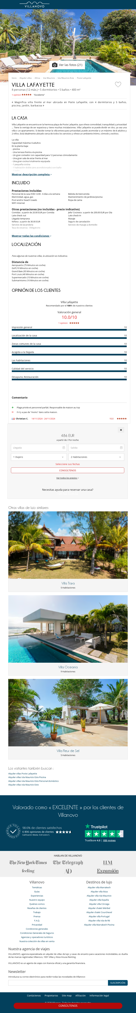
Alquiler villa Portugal (99, 916)
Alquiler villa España (99, 899)
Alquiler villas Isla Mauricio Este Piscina (27, 777)
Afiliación (80, 995)
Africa (37, 78)
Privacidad (37, 924)
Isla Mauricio (49, 78)
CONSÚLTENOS (67, 470)
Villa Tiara (68, 583)
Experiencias (37, 895)
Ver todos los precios (66, 477)
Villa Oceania (68, 667)
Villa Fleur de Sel (68, 751)
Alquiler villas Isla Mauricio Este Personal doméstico (33, 781)
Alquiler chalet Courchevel (99, 912)
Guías (37, 891)
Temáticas (37, 887)
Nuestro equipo (37, 899)
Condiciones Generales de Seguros (37, 932)
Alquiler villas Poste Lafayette (22, 773)
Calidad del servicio (23, 368)
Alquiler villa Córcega (99, 903)
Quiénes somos (37, 903)
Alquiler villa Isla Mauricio (99, 895)
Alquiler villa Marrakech (99, 887)
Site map (67, 995)
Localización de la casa (24, 335)
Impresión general (22, 327)
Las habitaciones (21, 360)
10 (125, 327)
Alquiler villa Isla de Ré (99, 920)
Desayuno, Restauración (25, 376)
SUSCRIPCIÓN (117, 982)
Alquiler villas (26, 78)
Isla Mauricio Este (66, 78)
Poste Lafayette (84, 78)
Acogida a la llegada (23, 352)
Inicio (14, 78)
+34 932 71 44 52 (67, 493)
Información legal (99, 995)
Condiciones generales (37, 928)
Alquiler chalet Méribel (99, 908)
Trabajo (37, 912)
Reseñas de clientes (36, 908)
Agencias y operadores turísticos (37, 937)
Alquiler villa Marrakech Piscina (99, 924)
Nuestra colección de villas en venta (36, 941)
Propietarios (51, 995)
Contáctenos (34, 995)
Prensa (37, 916)
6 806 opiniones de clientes (38, 831)
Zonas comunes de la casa (26, 343)
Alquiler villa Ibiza (99, 891)
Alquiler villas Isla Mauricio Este (23, 784)
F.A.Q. (37, 920)
